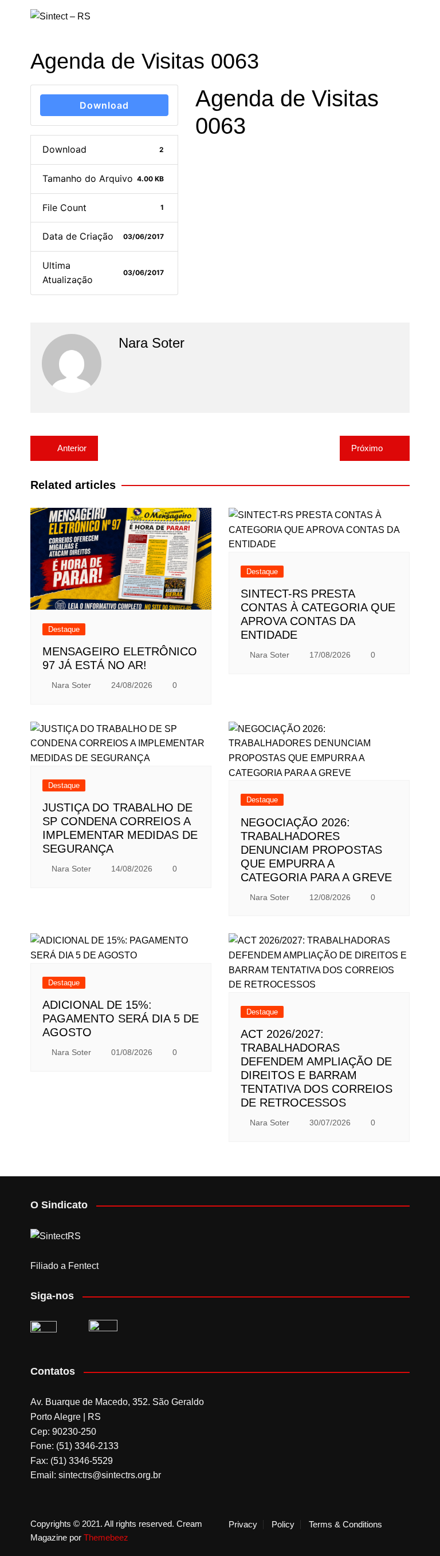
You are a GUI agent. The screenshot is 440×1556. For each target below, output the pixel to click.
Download (104, 105)
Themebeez (106, 1537)
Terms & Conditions (345, 1524)
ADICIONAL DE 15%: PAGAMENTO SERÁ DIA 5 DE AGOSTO (120, 1018)
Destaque (64, 629)
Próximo (367, 448)
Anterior (72, 448)
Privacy (243, 1524)
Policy (283, 1524)
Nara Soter (71, 685)
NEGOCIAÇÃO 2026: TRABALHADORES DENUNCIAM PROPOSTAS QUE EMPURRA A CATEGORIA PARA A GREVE (316, 850)
